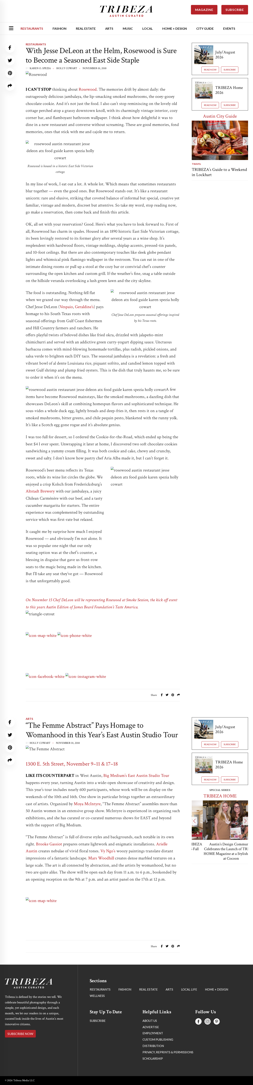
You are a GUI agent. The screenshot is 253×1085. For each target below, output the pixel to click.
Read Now (210, 69)
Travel (196, 163)
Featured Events (220, 1042)
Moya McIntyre (87, 804)
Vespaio (66, 307)
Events (229, 28)
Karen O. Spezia (40, 68)
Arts (109, 28)
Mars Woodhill (101, 858)
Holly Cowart (40, 743)
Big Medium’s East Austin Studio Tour (136, 775)
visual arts (199, 1081)
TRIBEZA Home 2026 (229, 90)
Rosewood (88, 89)
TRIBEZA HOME (220, 796)
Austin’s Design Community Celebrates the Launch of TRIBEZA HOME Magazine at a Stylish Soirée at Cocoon (220, 851)
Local (147, 28)
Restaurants (32, 28)
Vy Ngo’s (107, 851)
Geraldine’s (84, 307)
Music (128, 28)
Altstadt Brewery (40, 491)
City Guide (205, 28)
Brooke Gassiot (49, 844)
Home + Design (174, 28)
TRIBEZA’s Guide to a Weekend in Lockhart (219, 172)
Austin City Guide (220, 116)
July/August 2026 (225, 55)
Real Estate (86, 28)
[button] (194, 141)
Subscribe (230, 69)
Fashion (59, 28)
